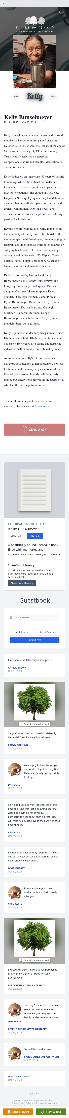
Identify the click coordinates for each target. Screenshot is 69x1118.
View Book (16, 535)
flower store (42, 406)
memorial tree (44, 401)
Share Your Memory (22, 583)
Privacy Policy (25, 1103)
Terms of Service (43, 1103)
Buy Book (35, 535)
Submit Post (34, 640)
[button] (34, 704)
